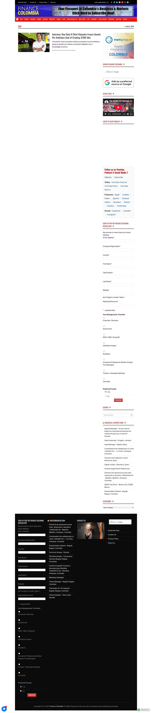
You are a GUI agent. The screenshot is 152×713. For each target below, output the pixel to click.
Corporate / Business (110, 320)
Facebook (116, 211)
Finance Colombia (56, 706)
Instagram (111, 214)
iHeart (107, 198)
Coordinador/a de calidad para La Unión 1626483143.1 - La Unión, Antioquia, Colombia (119, 451)
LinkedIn (127, 211)
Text (108, 396)
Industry (52, 19)
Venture (45, 19)
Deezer (127, 202)
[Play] (106, 114)
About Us (53, 2)
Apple (117, 195)
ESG (88, 19)
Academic (106, 354)
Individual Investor (109, 345)
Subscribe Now (22, 2)
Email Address (108, 237)
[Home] (17, 19)
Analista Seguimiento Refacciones (117, 468)
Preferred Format (109, 389)
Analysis (118, 19)
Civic (64, 19)
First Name (107, 264)
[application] (118, 107)
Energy (27, 19)
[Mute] (128, 114)
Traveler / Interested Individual (114, 373)
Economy (94, 19)
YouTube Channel (119, 182)
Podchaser (121, 206)
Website (108, 177)
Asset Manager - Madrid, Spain (115, 444)
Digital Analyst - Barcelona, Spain (116, 464)
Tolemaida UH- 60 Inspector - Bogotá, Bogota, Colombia (60, 589)
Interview (111, 19)
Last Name (107, 281)
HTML (108, 392)
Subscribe (118, 177)
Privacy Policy (43, 2)
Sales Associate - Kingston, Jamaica (117, 440)
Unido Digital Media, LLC (101, 2)
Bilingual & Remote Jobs (114, 422)
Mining (39, 19)
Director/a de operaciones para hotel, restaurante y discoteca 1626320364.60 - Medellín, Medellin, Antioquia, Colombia (118, 477)
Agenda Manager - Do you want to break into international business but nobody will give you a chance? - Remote (117, 432)
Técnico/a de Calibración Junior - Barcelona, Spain (116, 459)
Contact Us (33, 2)
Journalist (106, 381)
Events (125, 19)
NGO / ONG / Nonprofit (111, 337)
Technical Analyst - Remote (59, 552)
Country (106, 255)
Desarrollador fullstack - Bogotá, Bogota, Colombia (116, 492)
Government (107, 329)
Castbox (110, 206)
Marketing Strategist (56, 577)
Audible (125, 195)
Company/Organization (111, 246)
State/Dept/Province (110, 301)
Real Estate (82, 19)
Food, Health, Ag (72, 19)
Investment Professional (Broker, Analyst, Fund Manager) (118, 363)
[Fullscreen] (131, 114)
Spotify (116, 198)
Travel (59, 19)
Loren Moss (72, 50)
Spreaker (117, 202)
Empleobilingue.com (57, 520)
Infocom (33, 19)
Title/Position (108, 272)
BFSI (21, 19)
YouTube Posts (111, 186)
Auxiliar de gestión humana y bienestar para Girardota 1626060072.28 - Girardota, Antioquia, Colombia (59, 569)
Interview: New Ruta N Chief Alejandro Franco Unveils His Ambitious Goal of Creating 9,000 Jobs (76, 35)
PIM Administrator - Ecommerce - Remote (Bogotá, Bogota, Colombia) (61, 559)
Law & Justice (103, 19)
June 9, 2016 (62, 50)
